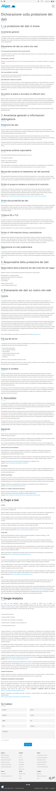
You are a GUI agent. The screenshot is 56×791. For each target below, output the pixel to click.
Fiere (20, 776)
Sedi (38, 778)
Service (2, 771)
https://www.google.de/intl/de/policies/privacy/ (19, 554)
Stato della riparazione (6, 776)
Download (3, 773)
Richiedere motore (41, 759)
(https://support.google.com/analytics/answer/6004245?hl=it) (15, 696)
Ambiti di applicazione (6, 766)
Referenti (39, 773)
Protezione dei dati (38, 788)
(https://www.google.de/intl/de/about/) (10, 605)
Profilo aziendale (5, 755)
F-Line (20, 757)
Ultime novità (22, 773)
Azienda (3, 753)
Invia (29, 744)
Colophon (52, 788)
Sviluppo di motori (41, 764)
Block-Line (21, 769)
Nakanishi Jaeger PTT (42, 762)
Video (20, 778)
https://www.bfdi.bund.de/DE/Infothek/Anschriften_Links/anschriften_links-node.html (26, 196)
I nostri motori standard (42, 766)
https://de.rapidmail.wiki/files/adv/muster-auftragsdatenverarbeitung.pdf (23, 495)
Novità (20, 771)
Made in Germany (5, 757)
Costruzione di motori (6, 764)
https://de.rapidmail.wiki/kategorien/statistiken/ (17, 463)
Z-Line (20, 755)
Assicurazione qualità (6, 759)
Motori (38, 753)
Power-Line (21, 762)
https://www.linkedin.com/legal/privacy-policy (21, 574)
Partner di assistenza (42, 776)
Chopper (21, 759)
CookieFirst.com (36, 334)
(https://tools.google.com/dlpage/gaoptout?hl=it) (16, 658)
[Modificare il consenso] (2, 786)
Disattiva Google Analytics (26, 663)
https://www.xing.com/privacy (37, 589)
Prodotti (21, 753)
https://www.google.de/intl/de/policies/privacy (28, 529)
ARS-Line (21, 766)
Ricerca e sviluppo (5, 762)
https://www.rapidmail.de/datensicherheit (15, 485)
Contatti (39, 771)
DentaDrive (21, 764)
